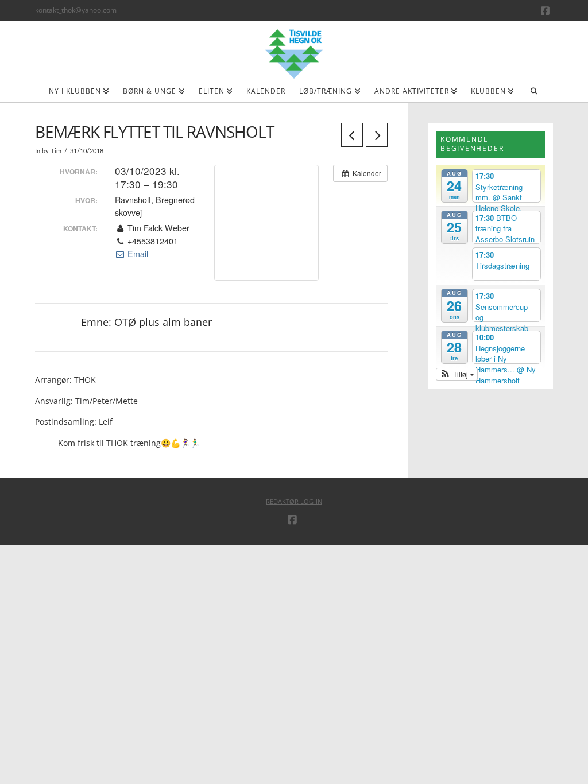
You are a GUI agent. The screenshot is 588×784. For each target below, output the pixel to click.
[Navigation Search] (534, 95)
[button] (456, 374)
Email (136, 253)
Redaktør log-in (294, 501)
